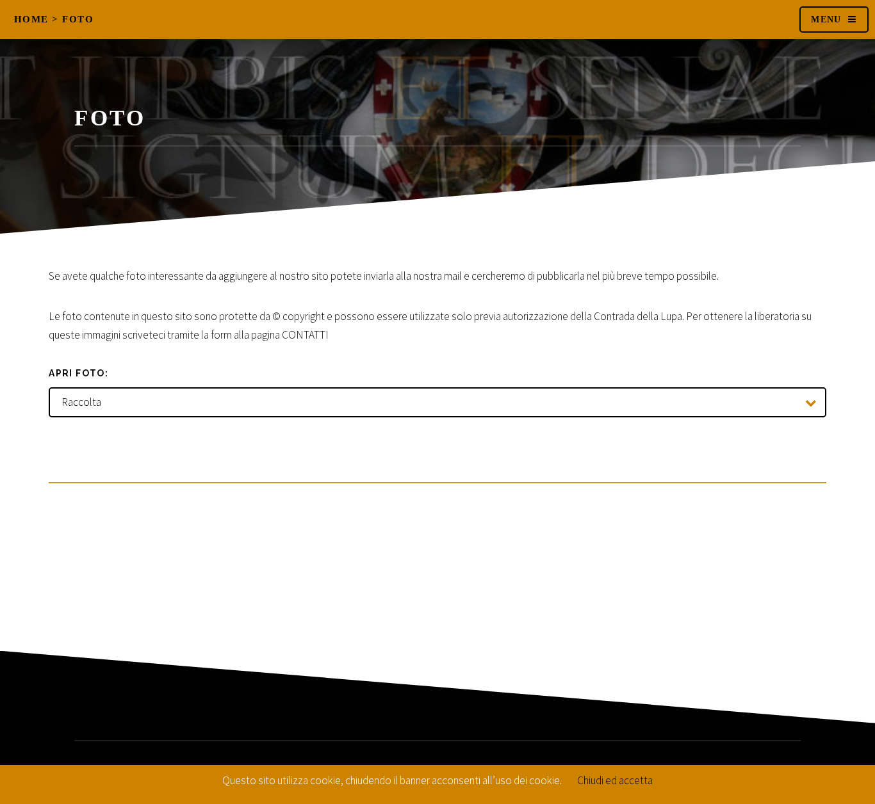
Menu (826, 19)
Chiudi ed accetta (615, 780)
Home (31, 19)
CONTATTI (305, 335)
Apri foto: (78, 373)
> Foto (73, 19)
